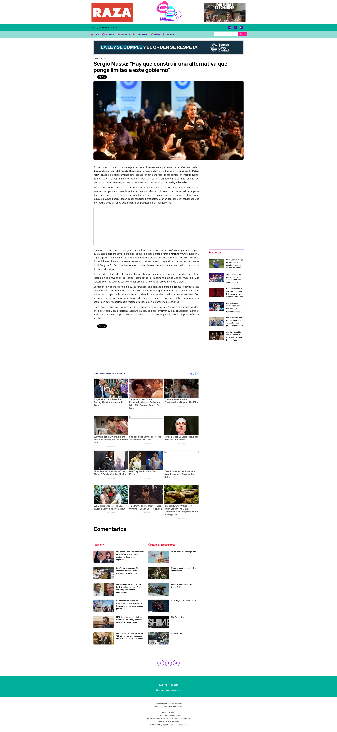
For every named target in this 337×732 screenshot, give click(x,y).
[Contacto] (241, 27)
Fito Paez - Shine (178, 617)
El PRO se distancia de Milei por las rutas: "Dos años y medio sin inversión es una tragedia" (129, 619)
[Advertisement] (146, 226)
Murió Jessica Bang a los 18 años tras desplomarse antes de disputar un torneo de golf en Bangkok (234, 265)
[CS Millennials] (168, 12)
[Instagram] (229, 27)
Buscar (243, 34)
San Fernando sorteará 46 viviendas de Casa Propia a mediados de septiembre (127, 570)
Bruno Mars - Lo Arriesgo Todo (183, 552)
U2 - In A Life (176, 633)
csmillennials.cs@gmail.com (169, 690)
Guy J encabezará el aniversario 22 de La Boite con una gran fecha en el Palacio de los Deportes (234, 294)
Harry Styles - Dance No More (183, 601)
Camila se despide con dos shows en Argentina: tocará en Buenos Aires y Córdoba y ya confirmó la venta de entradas (234, 340)
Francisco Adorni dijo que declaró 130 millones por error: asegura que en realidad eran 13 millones (130, 636)
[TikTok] (235, 27)
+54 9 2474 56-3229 (169, 685)
